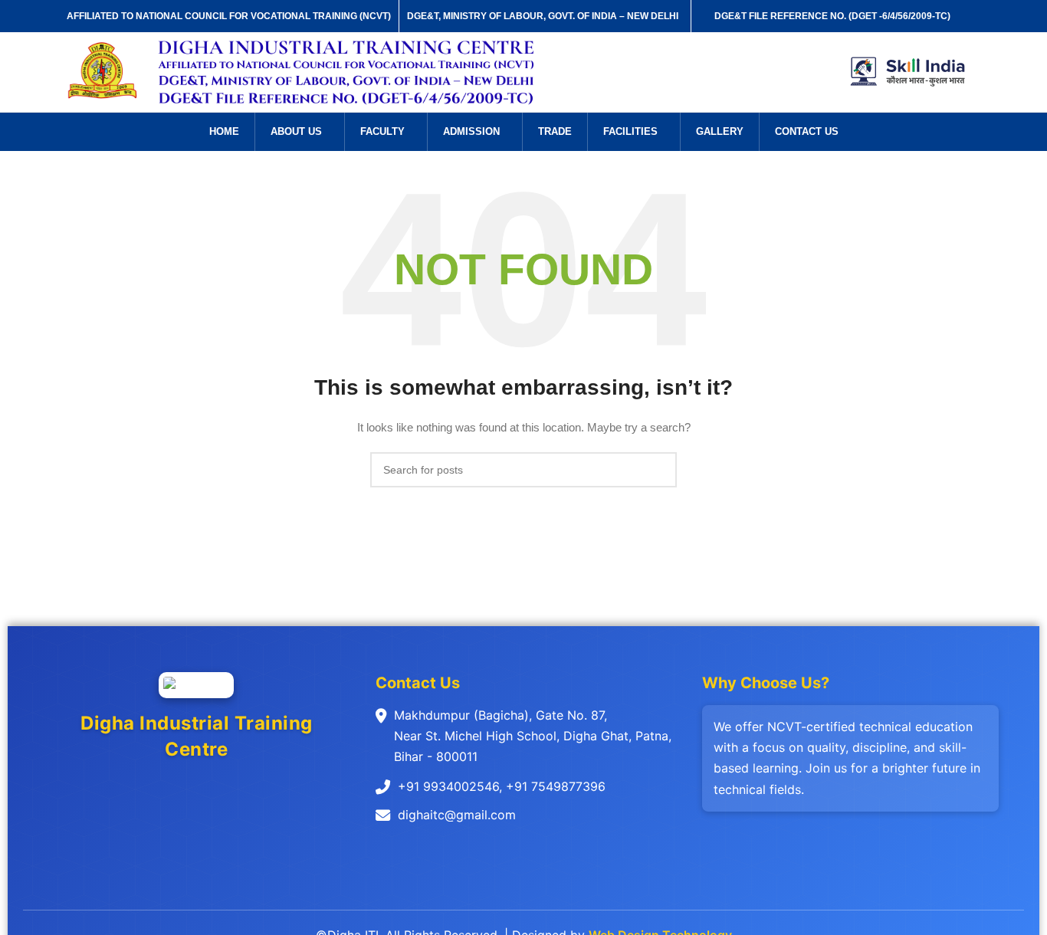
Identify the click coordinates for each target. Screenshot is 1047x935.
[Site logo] (103, 71)
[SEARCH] (659, 469)
